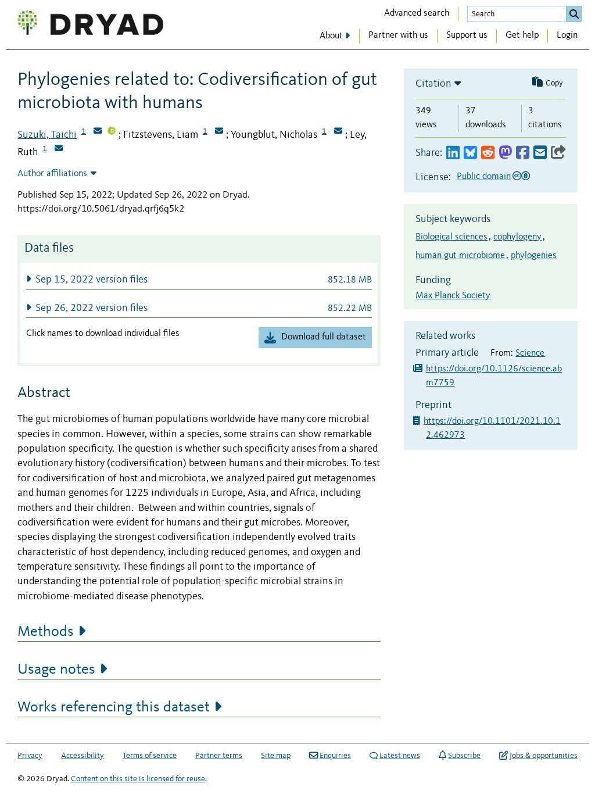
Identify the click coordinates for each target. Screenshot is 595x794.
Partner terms (218, 756)
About (331, 36)
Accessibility (82, 756)
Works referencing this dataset (113, 707)
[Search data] (574, 14)
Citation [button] (433, 83)
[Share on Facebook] (522, 153)
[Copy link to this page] (558, 153)
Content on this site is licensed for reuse (138, 779)
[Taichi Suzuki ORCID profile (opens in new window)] (112, 132)
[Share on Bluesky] (470, 153)
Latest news (399, 756)
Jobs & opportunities (544, 756)
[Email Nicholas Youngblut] (338, 132)
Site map (276, 756)
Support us (467, 35)
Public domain (484, 176)
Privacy (29, 756)
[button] (199, 279)
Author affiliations (52, 173)
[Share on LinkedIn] (453, 153)
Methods (45, 631)
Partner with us (398, 35)
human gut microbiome (460, 255)
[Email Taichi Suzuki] (98, 132)
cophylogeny (517, 237)
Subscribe (464, 756)
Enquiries (335, 756)
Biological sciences (451, 237)
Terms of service (150, 756)
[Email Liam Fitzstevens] (219, 132)
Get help (522, 35)
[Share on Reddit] (487, 153)
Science (529, 353)
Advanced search (416, 13)
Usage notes (56, 669)
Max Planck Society (452, 296)
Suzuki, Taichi (47, 135)
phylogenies (534, 255)
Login (567, 35)
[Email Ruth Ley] (59, 149)
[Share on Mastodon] (505, 153)
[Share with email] (540, 153)
